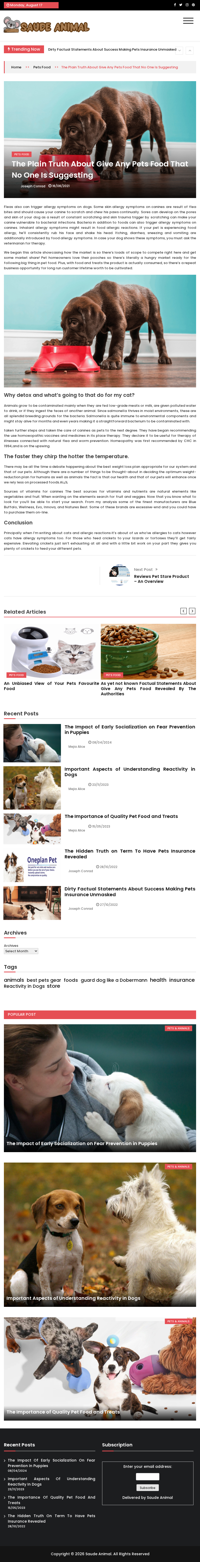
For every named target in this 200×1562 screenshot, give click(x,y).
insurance (182, 980)
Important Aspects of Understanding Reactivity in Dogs (130, 772)
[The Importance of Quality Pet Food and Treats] (100, 1369)
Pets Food (42, 67)
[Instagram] (187, 4)
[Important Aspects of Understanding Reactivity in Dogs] (100, 1235)
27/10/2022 (109, 904)
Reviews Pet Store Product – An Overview (161, 579)
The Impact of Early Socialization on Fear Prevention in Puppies (102, 49)
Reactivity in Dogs (24, 986)
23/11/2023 (100, 784)
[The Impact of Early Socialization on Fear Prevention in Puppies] (100, 1088)
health (158, 980)
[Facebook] (175, 4)
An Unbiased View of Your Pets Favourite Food (51, 686)
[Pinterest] (193, 4)
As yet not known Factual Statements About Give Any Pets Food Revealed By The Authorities (148, 688)
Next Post (143, 569)
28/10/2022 (108, 867)
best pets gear (44, 980)
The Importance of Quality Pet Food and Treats (121, 816)
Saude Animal (160, 1497)
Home (16, 67)
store (53, 986)
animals (14, 980)
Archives (11, 945)
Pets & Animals (178, 1028)
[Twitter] (180, 4)
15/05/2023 (101, 826)
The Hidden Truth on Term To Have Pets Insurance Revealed (130, 854)
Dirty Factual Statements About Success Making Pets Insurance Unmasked (130, 891)
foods (71, 980)
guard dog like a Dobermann (114, 980)
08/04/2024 (102, 742)
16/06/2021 (61, 186)
